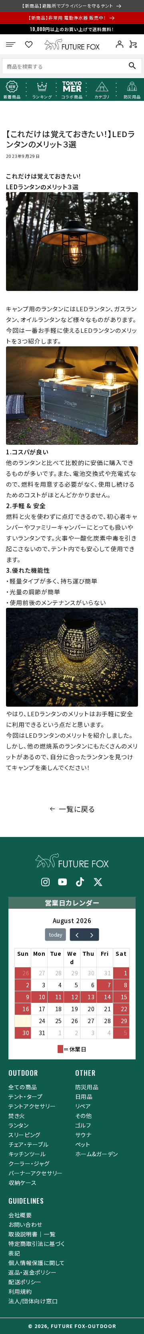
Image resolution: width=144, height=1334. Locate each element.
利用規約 (20, 1291)
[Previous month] (77, 934)
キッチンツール (27, 1154)
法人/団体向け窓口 (33, 1301)
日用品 (84, 1096)
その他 (83, 1116)
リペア (83, 1106)
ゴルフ (83, 1125)
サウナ (83, 1135)
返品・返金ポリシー (32, 1272)
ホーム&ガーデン (96, 1154)
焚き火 (16, 1116)
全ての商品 (22, 1087)
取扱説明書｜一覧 (32, 1234)
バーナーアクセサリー (35, 1173)
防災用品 (87, 1087)
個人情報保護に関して (36, 1263)
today (55, 934)
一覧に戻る (77, 809)
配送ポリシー (25, 1282)
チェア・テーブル (28, 1144)
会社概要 (20, 1215)
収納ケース (22, 1183)
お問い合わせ (25, 1224)
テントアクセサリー (32, 1106)
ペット (82, 1144)
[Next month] (91, 934)
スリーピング (24, 1135)
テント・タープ (25, 1096)
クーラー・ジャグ (29, 1163)
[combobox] (58, 66)
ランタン (18, 1125)
